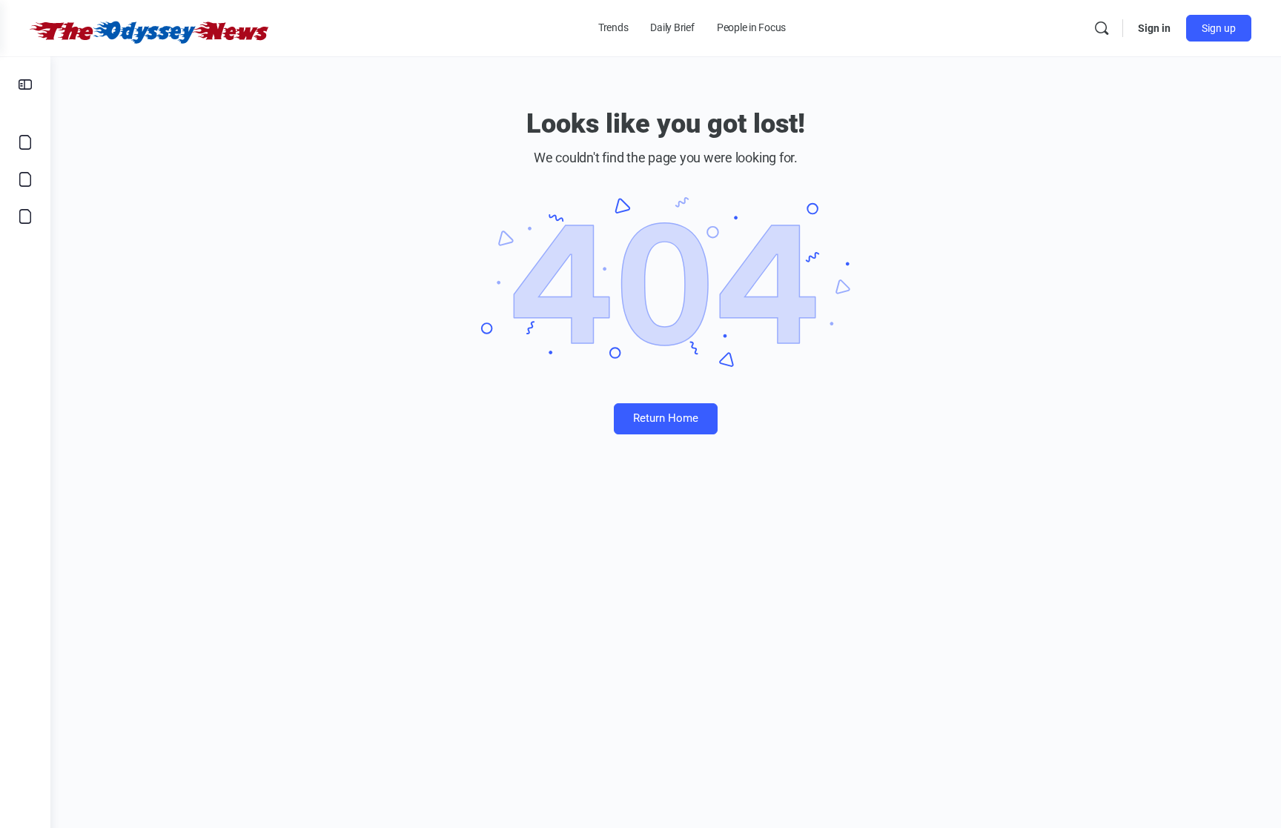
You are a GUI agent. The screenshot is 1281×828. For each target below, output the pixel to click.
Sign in (1154, 28)
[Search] (1101, 28)
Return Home (665, 418)
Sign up (1219, 28)
